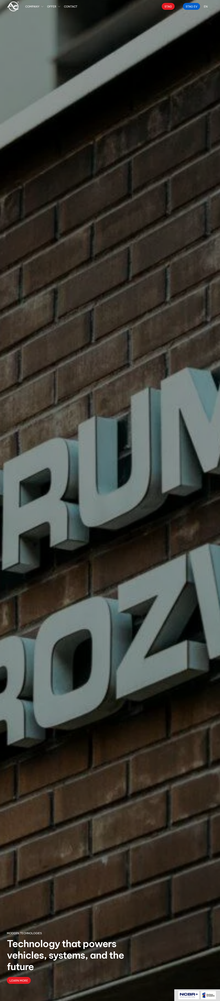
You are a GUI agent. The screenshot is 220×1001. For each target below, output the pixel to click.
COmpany (32, 6)
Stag (168, 6)
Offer (51, 6)
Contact (70, 6)
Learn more (19, 980)
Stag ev (191, 6)
